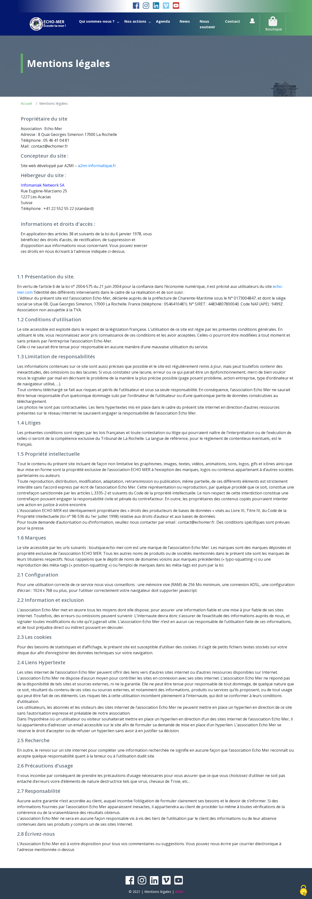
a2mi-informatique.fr (97, 165)
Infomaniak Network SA (42, 185)
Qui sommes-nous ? (97, 21)
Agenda (163, 21)
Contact (232, 21)
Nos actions (135, 21)
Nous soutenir (207, 24)
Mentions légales (157, 891)
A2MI (179, 891)
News (185, 21)
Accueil (26, 103)
